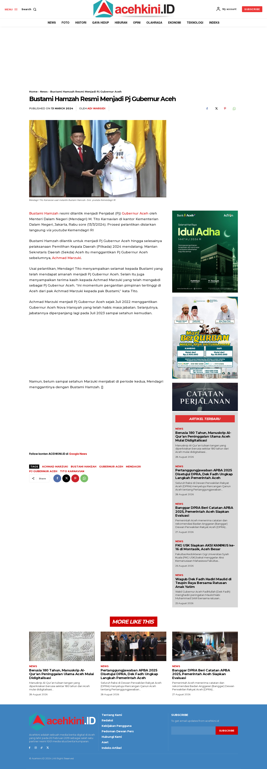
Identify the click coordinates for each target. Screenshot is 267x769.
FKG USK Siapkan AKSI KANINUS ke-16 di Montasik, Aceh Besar (205, 547)
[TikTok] (42, 748)
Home (33, 91)
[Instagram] (36, 748)
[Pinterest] (225, 108)
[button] (30, 9)
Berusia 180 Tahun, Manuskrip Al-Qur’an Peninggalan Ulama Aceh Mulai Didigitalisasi (203, 436)
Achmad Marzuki (66, 258)
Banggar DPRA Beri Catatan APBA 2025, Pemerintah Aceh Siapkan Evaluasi (204, 511)
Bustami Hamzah (43, 213)
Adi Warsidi (96, 108)
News (44, 91)
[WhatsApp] (234, 108)
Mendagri (133, 466)
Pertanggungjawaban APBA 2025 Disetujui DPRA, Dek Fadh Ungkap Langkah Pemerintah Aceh (204, 474)
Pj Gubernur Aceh (43, 471)
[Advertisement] (133, 62)
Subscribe (226, 730)
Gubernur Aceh (135, 213)
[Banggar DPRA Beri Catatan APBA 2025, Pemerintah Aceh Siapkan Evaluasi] (205, 646)
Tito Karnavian (72, 471)
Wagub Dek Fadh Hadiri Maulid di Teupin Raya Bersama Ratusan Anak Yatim (203, 583)
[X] (216, 108)
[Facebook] (207, 108)
